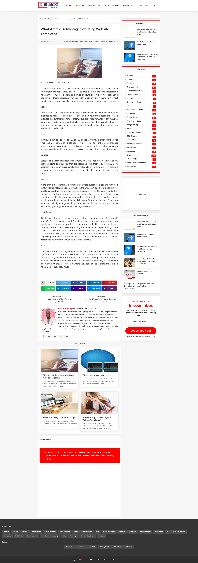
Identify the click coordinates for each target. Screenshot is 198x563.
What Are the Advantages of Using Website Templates (58, 376)
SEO (129, 129)
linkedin (96, 283)
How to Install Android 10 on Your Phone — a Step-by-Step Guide (147, 56)
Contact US (81, 547)
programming (132, 125)
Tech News (131, 147)
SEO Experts (132, 136)
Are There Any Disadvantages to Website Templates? (96, 418)
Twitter (65, 283)
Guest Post (80, 5)
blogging (130, 79)
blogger (130, 76)
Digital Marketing (134, 95)
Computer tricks (133, 87)
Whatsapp (50, 288)
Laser (129, 106)
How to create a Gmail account (144, 272)
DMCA (92, 547)
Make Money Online (135, 110)
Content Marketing (135, 91)
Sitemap (129, 547)
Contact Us (127, 5)
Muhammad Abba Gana (83, 308)
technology (131, 151)
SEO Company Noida (135, 132)
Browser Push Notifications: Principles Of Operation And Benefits (146, 261)
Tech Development (134, 144)
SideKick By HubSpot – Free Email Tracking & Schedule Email (146, 32)
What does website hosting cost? (97, 375)
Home (69, 5)
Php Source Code (134, 121)
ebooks (130, 98)
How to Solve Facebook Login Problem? (145, 43)
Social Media (132, 140)
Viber (112, 288)
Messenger (96, 288)
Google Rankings (134, 102)
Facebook (80, 283)
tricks (129, 155)
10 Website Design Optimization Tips (59, 417)
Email (81, 288)
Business (130, 83)
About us (91, 5)
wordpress (131, 166)
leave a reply (94, 42)
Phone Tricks (132, 117)
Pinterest (111, 283)
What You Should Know (136, 162)
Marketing (131, 113)
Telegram (65, 288)
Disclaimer (116, 5)
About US (69, 547)
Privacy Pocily (104, 547)
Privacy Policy (103, 5)
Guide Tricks (85, 560)
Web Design (46, 42)
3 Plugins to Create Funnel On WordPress (146, 285)
